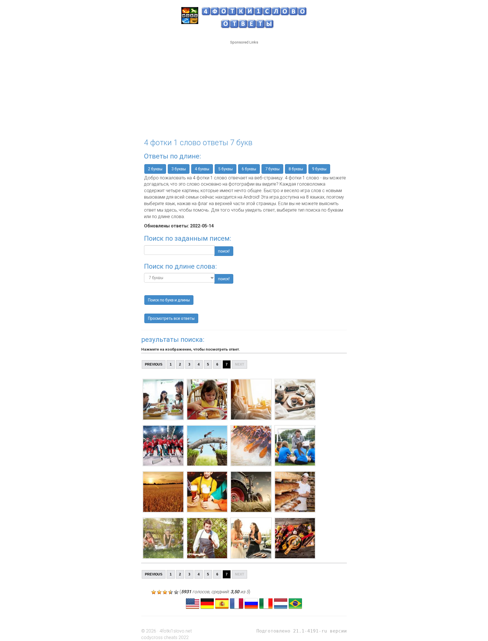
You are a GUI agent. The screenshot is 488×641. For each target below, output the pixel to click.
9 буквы (319, 169)
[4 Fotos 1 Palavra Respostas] (295, 603)
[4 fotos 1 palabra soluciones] (222, 603)
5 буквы (225, 169)
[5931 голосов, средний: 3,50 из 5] (153, 592)
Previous (153, 364)
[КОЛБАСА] (163, 538)
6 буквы (249, 169)
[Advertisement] (244, 87)
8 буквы (296, 169)
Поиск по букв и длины (169, 300)
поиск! (224, 251)
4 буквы (202, 169)
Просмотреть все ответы (171, 318)
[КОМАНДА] (163, 445)
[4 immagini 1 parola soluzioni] (266, 603)
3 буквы (178, 169)
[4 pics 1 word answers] (192, 603)
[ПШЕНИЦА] (163, 491)
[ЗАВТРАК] (163, 399)
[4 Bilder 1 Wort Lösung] (207, 603)
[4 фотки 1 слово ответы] (251, 603)
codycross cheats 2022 (165, 637)
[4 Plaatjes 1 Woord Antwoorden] (280, 603)
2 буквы (155, 169)
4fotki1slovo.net (176, 631)
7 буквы (272, 169)
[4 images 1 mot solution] (236, 603)
